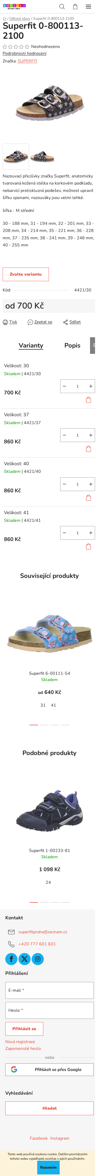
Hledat (50, 1108)
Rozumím (48, 1167)
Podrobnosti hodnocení (24, 53)
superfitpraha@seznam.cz (42, 932)
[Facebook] (11, 959)
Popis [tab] (72, 345)
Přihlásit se (24, 1029)
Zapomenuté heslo (23, 1048)
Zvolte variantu (26, 274)
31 (43, 705)
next (93, 626)
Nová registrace (20, 1042)
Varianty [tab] (31, 345)
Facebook (39, 1138)
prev (5, 626)
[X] (24, 959)
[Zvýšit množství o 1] (91, 386)
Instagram (59, 1138)
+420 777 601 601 (37, 944)
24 (48, 882)
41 (53, 705)
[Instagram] (38, 959)
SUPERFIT (27, 61)
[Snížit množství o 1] (64, 386)
